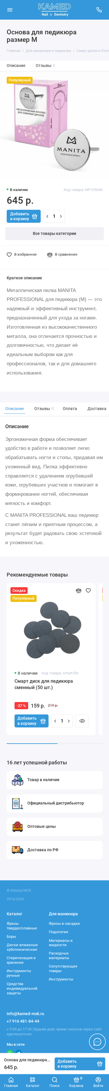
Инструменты (61, 979)
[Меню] (10, 10)
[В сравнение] (78, 590)
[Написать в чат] (97, 1041)
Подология (58, 932)
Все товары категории (54, 233)
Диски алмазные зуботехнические (22, 947)
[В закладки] (88, 590)
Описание (16, 65)
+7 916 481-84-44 (23, 1021)
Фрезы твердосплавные (22, 925)
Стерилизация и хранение (21, 960)
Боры (11, 936)
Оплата (70, 408)
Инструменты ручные (19, 973)
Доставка (96, 408)
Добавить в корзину (27, 721)
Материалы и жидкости (61, 942)
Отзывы (45, 65)
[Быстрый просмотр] (82, 720)
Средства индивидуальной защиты (22, 988)
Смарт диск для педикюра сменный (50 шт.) (44, 684)
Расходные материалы (59, 955)
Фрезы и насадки (64, 923)
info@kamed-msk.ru (25, 1013)
